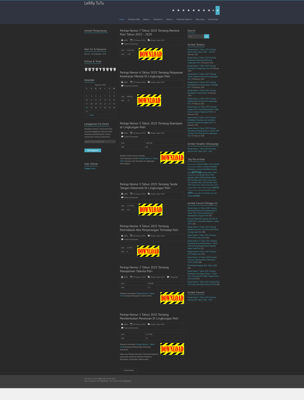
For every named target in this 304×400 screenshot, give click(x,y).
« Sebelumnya (128, 370)
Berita (145, 19)
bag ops (190, 164)
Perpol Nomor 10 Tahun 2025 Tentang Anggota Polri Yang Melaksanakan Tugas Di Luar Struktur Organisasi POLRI (203, 109)
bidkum (211, 164)
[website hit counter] (100, 68)
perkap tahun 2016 (198, 185)
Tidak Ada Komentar (131, 44)
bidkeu (206, 164)
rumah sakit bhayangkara (204, 190)
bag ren (195, 164)
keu (196, 169)
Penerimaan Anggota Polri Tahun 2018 (202, 265)
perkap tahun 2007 (209, 172)
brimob (190, 167)
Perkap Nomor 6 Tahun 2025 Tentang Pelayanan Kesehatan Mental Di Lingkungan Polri (151, 74)
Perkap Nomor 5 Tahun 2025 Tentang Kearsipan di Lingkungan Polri (151, 125)
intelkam (205, 166)
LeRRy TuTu (94, 3)
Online (89, 168)
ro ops (190, 190)
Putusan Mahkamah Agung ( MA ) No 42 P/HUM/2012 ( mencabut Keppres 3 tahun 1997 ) (203, 221)
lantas (200, 169)
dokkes (199, 167)
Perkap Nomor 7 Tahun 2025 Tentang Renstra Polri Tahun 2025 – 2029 (149, 32)
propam (209, 188)
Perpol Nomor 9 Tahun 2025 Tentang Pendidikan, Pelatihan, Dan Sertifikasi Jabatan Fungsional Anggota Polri (202, 120)
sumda (196, 195)
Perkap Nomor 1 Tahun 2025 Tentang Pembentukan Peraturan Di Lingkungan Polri (149, 316)
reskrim (215, 187)
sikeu (199, 193)
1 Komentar (174, 277)
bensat (200, 164)
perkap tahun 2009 (207, 175)
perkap (197, 172)
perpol (190, 188)
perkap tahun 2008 (193, 175)
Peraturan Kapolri (184, 19)
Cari (206, 36)
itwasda (213, 166)
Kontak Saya (213, 19)
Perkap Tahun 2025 (158, 40)
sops (211, 193)
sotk (215, 193)
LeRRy (126, 40)
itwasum (191, 169)
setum (195, 193)
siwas (207, 193)
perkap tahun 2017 (211, 185)
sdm (190, 192)
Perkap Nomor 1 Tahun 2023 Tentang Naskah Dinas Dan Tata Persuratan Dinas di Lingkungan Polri (203, 229)
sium (203, 193)
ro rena (194, 190)
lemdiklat (207, 169)
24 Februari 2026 (139, 194)
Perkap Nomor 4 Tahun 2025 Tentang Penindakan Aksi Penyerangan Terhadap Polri (149, 228)
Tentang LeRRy (134, 19)
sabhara (213, 190)
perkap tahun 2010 (196, 177)
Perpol (168, 19)
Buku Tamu (200, 19)
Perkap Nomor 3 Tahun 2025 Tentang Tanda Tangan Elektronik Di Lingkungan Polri (148, 186)
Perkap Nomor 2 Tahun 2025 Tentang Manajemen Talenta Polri (144, 269)
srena (190, 195)
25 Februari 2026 (139, 40)
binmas (216, 164)
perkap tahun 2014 (199, 182)
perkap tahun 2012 (199, 180)
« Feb (91, 115)
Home (121, 19)
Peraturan (157, 19)
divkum (194, 167)
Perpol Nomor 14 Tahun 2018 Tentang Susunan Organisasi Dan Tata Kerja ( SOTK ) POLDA (202, 259)
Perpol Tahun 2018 (199, 188)
